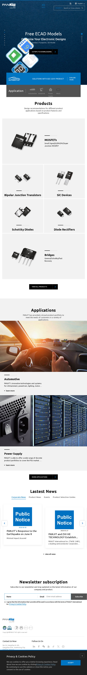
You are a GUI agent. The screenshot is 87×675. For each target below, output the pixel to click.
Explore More (72, 78)
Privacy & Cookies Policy (17, 604)
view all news (50, 554)
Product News (35, 497)
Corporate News (19, 497)
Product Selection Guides (64, 497)
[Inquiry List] (70, 3)
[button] (4, 32)
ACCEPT (71, 663)
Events (47, 497)
